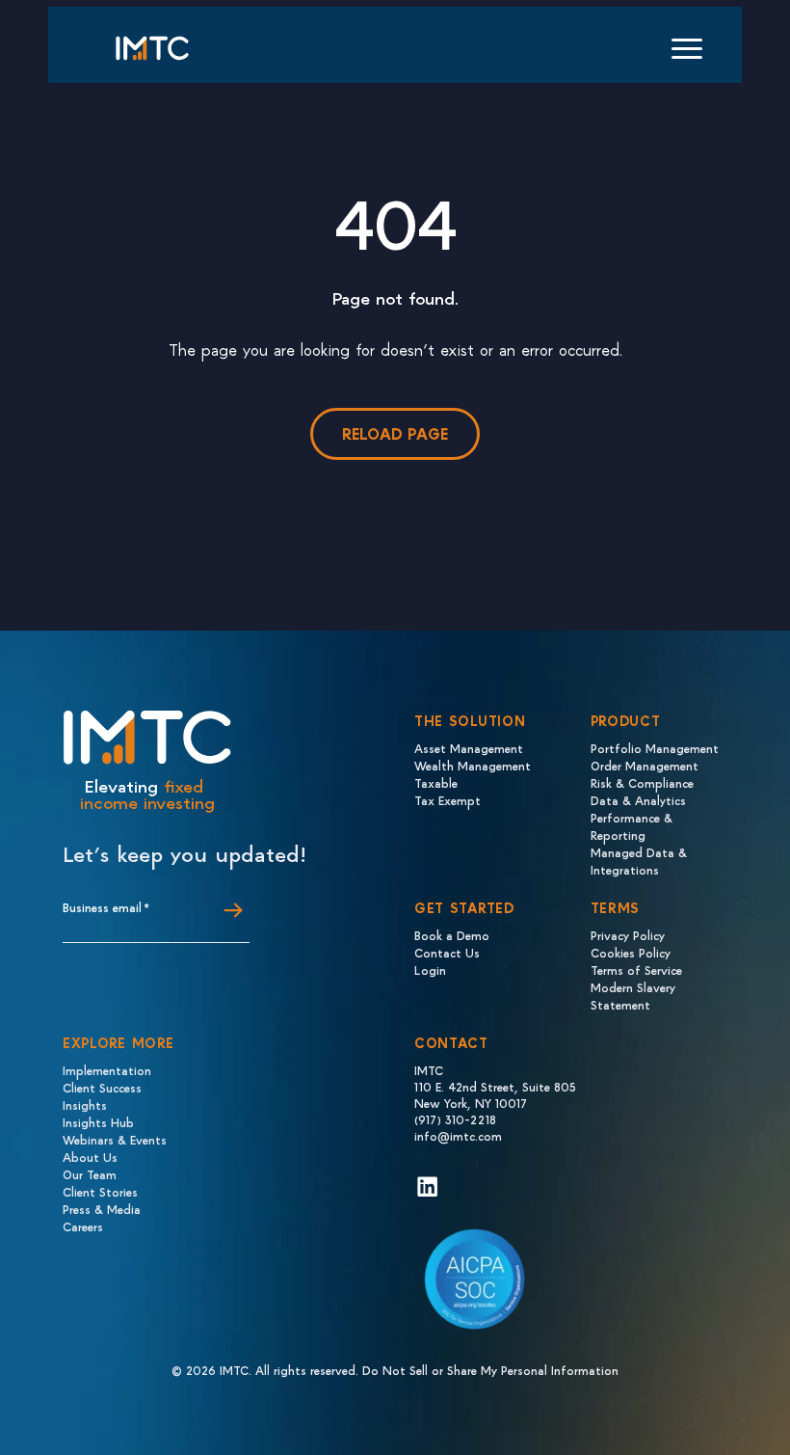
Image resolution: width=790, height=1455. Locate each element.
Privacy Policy (628, 935)
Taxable (436, 782)
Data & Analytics (638, 800)
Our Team (90, 1174)
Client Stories (100, 1191)
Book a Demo (451, 935)
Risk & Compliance (642, 782)
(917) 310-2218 (455, 1119)
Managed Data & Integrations (639, 860)
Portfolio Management (655, 748)
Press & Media (102, 1208)
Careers (83, 1226)
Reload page (395, 433)
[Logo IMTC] (169, 48)
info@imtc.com (458, 1135)
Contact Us (447, 952)
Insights (85, 1104)
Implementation (107, 1070)
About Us (90, 1156)
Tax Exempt (447, 800)
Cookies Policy (631, 952)
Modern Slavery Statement (633, 995)
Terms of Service (636, 969)
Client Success (102, 1087)
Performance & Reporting (631, 826)
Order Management (644, 765)
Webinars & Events (115, 1139)
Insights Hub (98, 1122)
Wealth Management (472, 765)
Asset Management (468, 748)
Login (430, 969)
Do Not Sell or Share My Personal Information (490, 1369)
